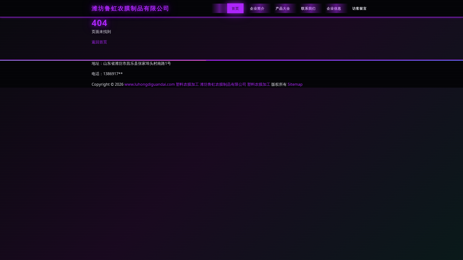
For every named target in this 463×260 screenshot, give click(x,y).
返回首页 (99, 42)
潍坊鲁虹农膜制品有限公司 (131, 8)
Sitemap (295, 84)
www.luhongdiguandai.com (149, 84)
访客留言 (359, 8)
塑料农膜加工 (187, 84)
